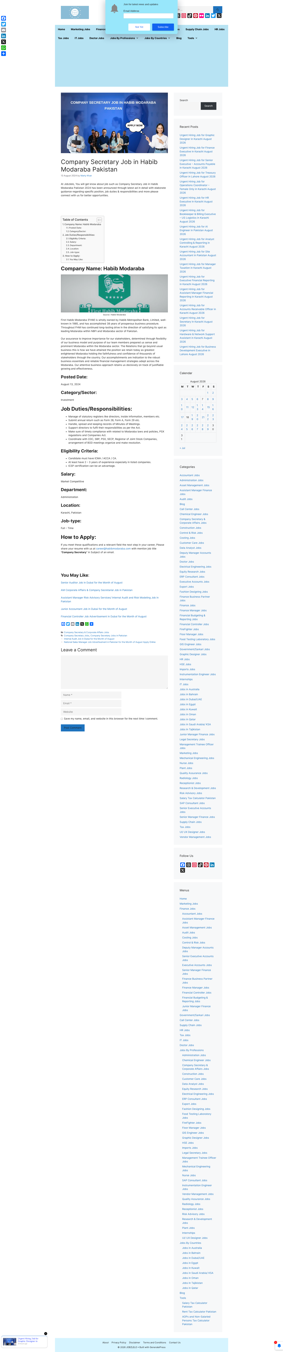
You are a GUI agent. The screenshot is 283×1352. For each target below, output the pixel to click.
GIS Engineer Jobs (190, 644)
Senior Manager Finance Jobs (197, 816)
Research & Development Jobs (198, 788)
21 (203, 417)
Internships (186, 679)
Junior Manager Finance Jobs (197, 734)
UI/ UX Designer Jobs (192, 832)
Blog (179, 38)
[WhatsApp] (3, 48)
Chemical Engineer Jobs (194, 514)
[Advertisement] (141, 64)
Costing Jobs (187, 537)
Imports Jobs (187, 669)
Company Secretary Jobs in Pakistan (109, 635)
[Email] (3, 30)
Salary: (73, 242)
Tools (190, 38)
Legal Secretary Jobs (192, 739)
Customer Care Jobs (192, 542)
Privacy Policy (119, 1342)
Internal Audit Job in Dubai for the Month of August (89, 638)
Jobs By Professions (122, 38)
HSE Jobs (185, 664)
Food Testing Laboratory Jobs (197, 639)
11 (187, 407)
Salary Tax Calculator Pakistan (198, 798)
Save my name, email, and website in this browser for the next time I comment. (111, 718)
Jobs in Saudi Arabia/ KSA (195, 724)
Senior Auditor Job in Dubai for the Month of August (91, 582)
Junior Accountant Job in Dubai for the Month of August (94, 608)
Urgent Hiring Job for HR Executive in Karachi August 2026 (196, 201)
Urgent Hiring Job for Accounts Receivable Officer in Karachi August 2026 (198, 309)
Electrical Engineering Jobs (195, 566)
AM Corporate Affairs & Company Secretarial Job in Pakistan (97, 590)
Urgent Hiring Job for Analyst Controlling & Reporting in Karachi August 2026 (197, 243)
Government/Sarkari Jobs (195, 649)
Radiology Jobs (189, 778)
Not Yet (139, 27)
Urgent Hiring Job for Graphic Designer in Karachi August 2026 (197, 139)
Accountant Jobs (190, 475)
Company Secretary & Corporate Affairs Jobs (86, 632)
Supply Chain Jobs (197, 29)
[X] (3, 42)
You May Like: (76, 259)
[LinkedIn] (3, 36)
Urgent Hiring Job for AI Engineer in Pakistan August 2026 (196, 230)
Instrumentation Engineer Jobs (198, 674)
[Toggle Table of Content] (97, 219)
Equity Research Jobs (192, 571)
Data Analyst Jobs (190, 547)
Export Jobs (187, 586)
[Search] (217, 9)
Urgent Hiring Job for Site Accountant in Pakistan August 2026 (198, 255)
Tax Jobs (63, 38)
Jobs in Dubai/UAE (191, 699)
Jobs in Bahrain (189, 694)
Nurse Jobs (186, 763)
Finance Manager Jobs (193, 610)
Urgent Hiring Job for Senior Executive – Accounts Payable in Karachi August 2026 (197, 164)
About (105, 1342)
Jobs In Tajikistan (190, 729)
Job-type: (75, 252)
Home (61, 29)
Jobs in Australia (189, 689)
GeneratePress (158, 1347)
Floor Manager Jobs (191, 634)
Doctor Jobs (96, 38)
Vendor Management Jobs (195, 837)
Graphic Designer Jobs (193, 654)
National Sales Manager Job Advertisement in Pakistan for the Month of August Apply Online (110, 642)
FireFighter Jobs (189, 629)
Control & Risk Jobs (191, 532)
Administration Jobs (191, 480)
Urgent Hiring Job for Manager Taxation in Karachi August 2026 (198, 268)
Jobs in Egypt (188, 704)
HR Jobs (220, 29)
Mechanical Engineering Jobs (197, 758)
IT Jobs (79, 38)
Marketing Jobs (80, 29)
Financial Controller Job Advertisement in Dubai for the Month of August (104, 616)
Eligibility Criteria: (77, 238)
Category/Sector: (78, 231)
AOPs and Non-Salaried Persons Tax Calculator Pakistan (196, 1320)
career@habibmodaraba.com (113, 548)
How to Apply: (72, 255)
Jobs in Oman (188, 714)
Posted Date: (75, 228)
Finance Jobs (187, 605)
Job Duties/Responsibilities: (80, 235)
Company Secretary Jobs (76, 635)
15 (208, 407)
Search (184, 100)
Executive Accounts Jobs (194, 581)
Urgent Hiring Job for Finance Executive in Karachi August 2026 (197, 151)
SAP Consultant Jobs (192, 803)
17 (182, 417)
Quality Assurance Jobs (194, 773)
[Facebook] (3, 18)
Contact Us (175, 1342)
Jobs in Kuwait (188, 709)
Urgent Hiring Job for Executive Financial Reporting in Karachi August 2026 (197, 280)
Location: (74, 248)
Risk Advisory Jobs (191, 793)
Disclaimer (134, 1342)
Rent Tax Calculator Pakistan (199, 1311)
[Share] (3, 54)
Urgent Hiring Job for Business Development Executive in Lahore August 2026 (198, 350)
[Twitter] (3, 24)
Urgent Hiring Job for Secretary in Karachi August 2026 (196, 321)
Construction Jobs (190, 527)
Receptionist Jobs (190, 783)
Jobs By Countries (155, 38)
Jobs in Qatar (188, 719)
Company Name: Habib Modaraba (82, 224)
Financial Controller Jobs (194, 624)
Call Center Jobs (189, 509)
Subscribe (163, 27)
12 (192, 407)
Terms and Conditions (154, 1342)
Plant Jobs (186, 768)
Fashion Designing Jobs (194, 591)
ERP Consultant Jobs (192, 576)
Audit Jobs (186, 499)
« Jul (182, 448)
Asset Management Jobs (194, 485)
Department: (76, 245)
